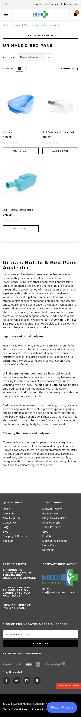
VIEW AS (8, 68)
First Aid (47, 536)
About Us (40, 4)
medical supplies (50, 384)
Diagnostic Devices (54, 518)
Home (6, 25)
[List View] (26, 68)
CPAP (45, 531)
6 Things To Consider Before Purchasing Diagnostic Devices (19, 574)
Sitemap (8, 540)
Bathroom (48, 549)
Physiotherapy (51, 522)
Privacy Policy (40, 709)
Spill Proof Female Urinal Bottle (59, 132)
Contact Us (10, 522)
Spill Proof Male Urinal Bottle (18, 210)
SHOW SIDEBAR (38, 35)
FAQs (6, 527)
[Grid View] (19, 68)
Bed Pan (7, 132)
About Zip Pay (12, 518)
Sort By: (9, 57)
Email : (46, 588)
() (77, 12)
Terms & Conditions (15, 709)
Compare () (69, 68)
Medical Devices (52, 508)
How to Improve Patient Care (17, 606)
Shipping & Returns (15, 536)
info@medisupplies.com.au (59, 592)
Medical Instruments (54, 540)
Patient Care (22, 25)
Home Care (49, 545)
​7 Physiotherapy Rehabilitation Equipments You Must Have (17, 591)
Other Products (51, 527)
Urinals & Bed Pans (46, 25)
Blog (55, 4)
